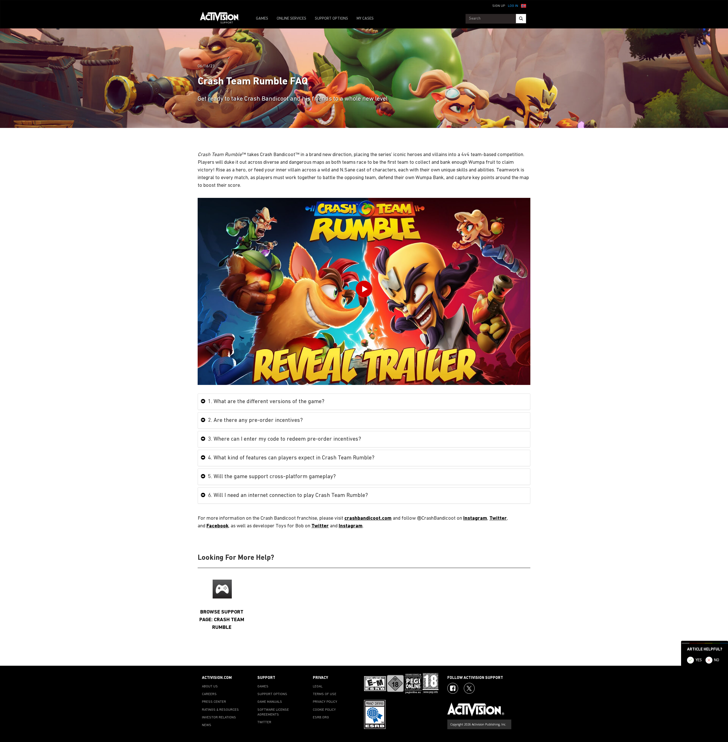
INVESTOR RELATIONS (219, 717)
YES (699, 660)
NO (716, 660)
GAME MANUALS (269, 702)
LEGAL (317, 686)
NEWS (206, 725)
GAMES (262, 18)
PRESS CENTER (214, 702)
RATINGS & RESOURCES (220, 710)
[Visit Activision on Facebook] (452, 688)
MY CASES (365, 18)
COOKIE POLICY (324, 710)
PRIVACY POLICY (325, 702)
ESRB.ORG (321, 717)
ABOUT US (210, 686)
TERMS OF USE (324, 694)
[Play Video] (364, 290)
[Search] (521, 18)
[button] (523, 5)
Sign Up (498, 6)
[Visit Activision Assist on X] (469, 688)
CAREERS (209, 694)
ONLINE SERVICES (291, 18)
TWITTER (264, 722)
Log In (513, 6)
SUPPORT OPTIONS (331, 18)
